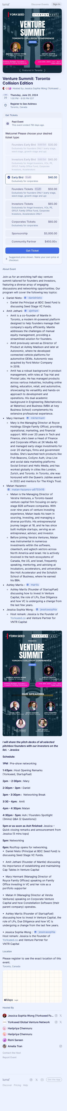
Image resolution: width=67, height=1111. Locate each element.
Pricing (17, 1085)
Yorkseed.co (18, 618)
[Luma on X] (36, 1080)
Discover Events (40, 4)
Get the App (54, 1079)
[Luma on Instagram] (31, 1080)
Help (25, 1085)
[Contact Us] (42, 1080)
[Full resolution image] (32, 683)
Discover (7, 1085)
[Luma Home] (6, 4)
